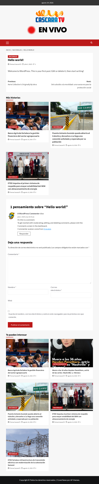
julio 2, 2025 (28, 64)
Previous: (22, 83)
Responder (23, 233)
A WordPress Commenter (28, 213)
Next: (71, 84)
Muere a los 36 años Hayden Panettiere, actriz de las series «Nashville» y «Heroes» (70, 371)
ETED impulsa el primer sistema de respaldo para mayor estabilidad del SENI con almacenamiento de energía (26, 186)
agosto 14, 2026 (72, 145)
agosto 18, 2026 (72, 376)
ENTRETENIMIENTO (59, 364)
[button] (8, 42)
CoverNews (62, 480)
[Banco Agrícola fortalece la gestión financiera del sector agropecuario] (27, 116)
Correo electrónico (56, 288)
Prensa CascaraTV (15, 64)
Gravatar (47, 229)
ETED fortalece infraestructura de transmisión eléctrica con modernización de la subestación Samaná (26, 462)
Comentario (13, 254)
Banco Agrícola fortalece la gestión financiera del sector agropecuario (23, 135)
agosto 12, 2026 (28, 468)
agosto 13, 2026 (28, 192)
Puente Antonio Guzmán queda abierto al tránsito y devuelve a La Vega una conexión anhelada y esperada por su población (71, 137)
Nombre (12, 287)
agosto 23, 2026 (28, 140)
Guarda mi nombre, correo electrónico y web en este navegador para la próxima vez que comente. (46, 315)
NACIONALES (13, 56)
